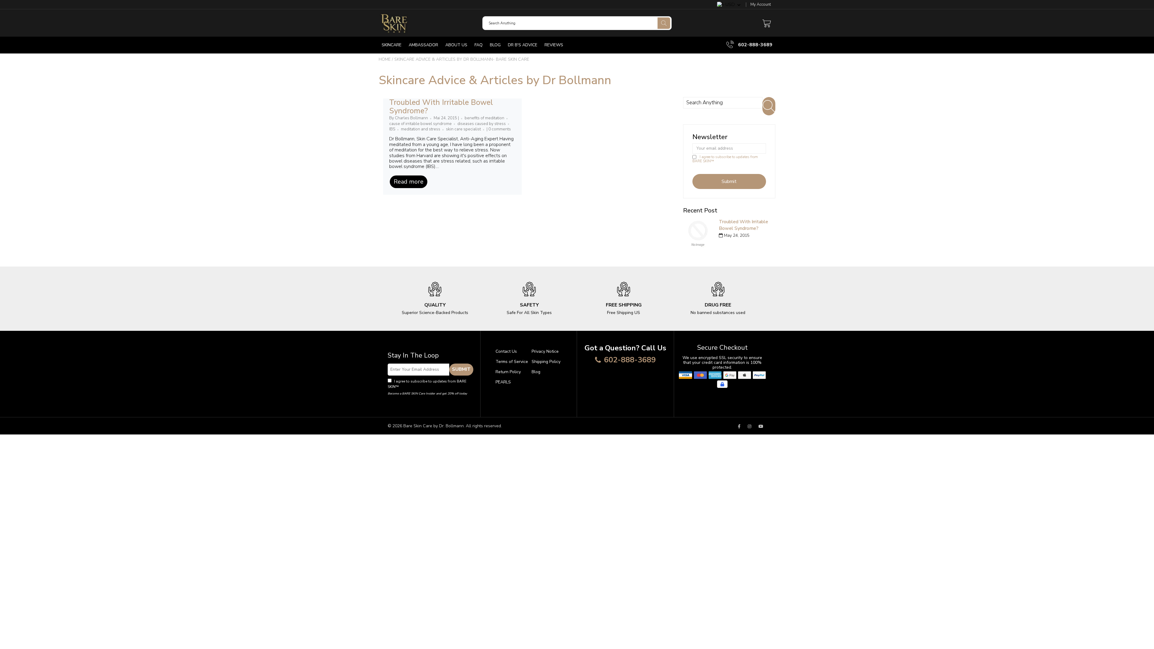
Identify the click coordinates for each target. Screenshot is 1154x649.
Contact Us (506, 351)
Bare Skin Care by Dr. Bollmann (433, 426)
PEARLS (503, 382)
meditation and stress (420, 129)
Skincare (391, 45)
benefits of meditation (484, 118)
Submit (461, 369)
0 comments (499, 129)
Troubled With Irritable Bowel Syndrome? (441, 106)
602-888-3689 (754, 44)
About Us (456, 45)
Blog (495, 45)
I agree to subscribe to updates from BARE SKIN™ (725, 158)
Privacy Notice (545, 351)
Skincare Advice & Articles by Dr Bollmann (495, 80)
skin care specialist (463, 129)
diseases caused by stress (481, 123)
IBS (392, 129)
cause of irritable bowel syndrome (420, 123)
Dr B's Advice (522, 45)
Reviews (554, 45)
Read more (408, 182)
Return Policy (508, 372)
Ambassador (423, 45)
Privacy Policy (411, 386)
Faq (479, 45)
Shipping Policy (546, 361)
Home (385, 59)
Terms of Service (512, 361)
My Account (760, 5)
